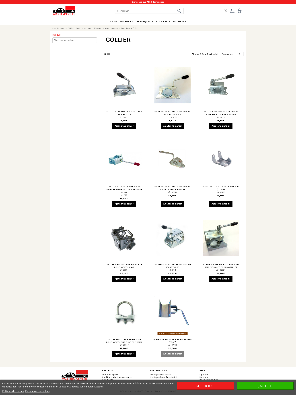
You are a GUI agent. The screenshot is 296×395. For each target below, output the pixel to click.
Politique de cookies (13, 391)
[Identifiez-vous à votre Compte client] (232, 11)
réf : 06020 (221, 270)
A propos (203, 374)
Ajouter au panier (124, 125)
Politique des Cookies (160, 374)
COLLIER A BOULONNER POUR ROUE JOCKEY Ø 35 (124, 113)
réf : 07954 (172, 345)
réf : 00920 (124, 345)
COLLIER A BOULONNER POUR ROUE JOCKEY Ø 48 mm (172, 113)
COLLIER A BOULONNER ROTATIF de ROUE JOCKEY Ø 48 (124, 266)
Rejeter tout (205, 386)
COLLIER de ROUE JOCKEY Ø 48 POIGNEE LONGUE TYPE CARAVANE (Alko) (124, 189)
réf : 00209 (172, 117)
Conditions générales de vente (116, 377)
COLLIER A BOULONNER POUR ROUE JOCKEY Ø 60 (172, 266)
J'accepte (265, 386)
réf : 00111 (172, 270)
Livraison (203, 377)
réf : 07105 (221, 192)
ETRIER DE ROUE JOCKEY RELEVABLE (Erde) (172, 341)
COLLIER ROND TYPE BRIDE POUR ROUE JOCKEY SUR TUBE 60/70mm (124, 341)
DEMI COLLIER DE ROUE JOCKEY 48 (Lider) (220, 188)
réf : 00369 (124, 117)
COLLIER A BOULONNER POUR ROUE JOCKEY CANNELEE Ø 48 (172, 188)
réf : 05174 (124, 195)
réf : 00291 (221, 117)
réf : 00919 (172, 192)
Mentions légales (110, 374)
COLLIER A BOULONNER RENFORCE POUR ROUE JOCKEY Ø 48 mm (221, 113)
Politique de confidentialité (163, 377)
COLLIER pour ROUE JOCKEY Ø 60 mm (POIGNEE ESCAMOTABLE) (221, 266)
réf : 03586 (124, 270)
